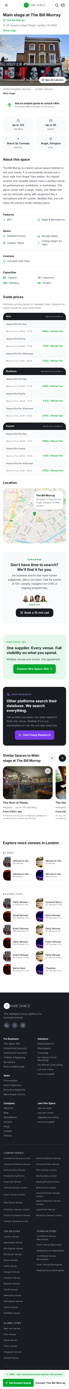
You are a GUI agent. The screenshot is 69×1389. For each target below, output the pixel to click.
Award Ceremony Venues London (48, 1202)
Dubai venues (10, 1340)
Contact (8, 1131)
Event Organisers (13, 1085)
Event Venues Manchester (49, 1244)
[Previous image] (7, 782)
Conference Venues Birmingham (46, 1258)
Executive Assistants (14, 1089)
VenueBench (10, 1117)
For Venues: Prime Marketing (47, 1059)
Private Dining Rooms (14, 1176)
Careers (8, 1121)
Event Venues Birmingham (49, 1264)
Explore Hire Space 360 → (34, 669)
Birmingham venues (13, 1248)
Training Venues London (15, 1187)
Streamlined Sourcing (15, 1048)
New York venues (12, 1328)
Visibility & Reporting (14, 1057)
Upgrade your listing (48, 1117)
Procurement (10, 1080)
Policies (8, 1135)
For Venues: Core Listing (50, 1064)
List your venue (46, 1069)
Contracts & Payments (15, 1052)
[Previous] (52, 758)
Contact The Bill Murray (51, 1382)
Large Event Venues (45, 1209)
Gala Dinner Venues (13, 1202)
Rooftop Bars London (46, 1176)
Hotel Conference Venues (48, 1158)
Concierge (43, 1052)
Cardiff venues (11, 1289)
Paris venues (10, 1334)
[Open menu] (6, 5)
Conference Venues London (17, 1158)
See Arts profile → (54, 316)
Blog (6, 1112)
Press (7, 1126)
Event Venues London (14, 1194)
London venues (11, 1236)
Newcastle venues (12, 1295)
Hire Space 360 (12, 1043)
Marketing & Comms (14, 1094)
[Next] (62, 758)
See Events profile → (53, 426)
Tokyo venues (10, 1346)
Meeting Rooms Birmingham (50, 1270)
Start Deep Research (37, 735)
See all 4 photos (54, 79)
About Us (8, 1108)
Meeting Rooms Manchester (50, 1250)
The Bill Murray (15, 20)
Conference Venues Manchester (46, 1238)
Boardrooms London (46, 1187)
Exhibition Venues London (16, 1209)
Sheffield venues (12, 1313)
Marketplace (44, 1048)
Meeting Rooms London (47, 1181)
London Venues (44, 89)
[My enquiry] (62, 5)
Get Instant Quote (20, 1382)
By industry (9, 1062)
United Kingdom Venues (17, 89)
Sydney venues (11, 1358)
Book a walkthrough (14, 1066)
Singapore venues (12, 1352)
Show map (9, 30)
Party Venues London (46, 1170)
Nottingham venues (13, 1301)
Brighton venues (12, 1283)
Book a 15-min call (36, 612)
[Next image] (48, 782)
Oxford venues (11, 1307)
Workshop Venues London (49, 1215)
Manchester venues (13, 1242)
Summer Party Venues (14, 1170)
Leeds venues (10, 1266)
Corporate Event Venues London (48, 1195)
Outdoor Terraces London (16, 1221)
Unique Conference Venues (17, 1164)
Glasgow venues (12, 1272)
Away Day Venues (12, 1181)
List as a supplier (46, 1074)
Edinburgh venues (13, 1254)
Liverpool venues (12, 1277)
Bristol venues (10, 1260)
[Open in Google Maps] (34, 515)
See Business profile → (52, 371)
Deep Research (46, 1043)
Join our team (45, 1108)
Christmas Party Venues (47, 1164)
